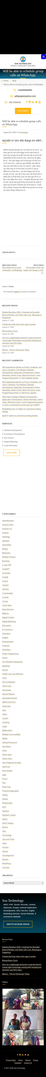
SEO (4, 807)
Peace (4, 779)
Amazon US (7, 529)
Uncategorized (8, 855)
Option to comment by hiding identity (23, 416)
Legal (4, 726)
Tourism (5, 847)
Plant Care (6, 787)
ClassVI (5, 585)
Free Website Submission (12, 662)
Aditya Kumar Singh (17, 924)
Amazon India (7, 525)
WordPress (6, 863)
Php (3, 783)
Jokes (4, 714)
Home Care (6, 686)
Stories (5, 827)
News (4, 751)
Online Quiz (7, 755)
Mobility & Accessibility (11, 734)
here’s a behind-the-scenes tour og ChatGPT (22, 405)
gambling (6, 666)
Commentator (7, 593)
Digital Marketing (9, 621)
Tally (4, 831)
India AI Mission (8, 694)
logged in (17, 292)
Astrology (6, 537)
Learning (5, 722)
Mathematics (7, 730)
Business (6, 561)
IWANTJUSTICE (9, 702)
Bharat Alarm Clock (10, 331)
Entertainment (7, 642)
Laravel (5, 718)
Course (5, 601)
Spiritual (5, 811)
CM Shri (5, 589)
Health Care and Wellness (12, 674)
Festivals (5, 646)
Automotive (6, 545)
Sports (4, 819)
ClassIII (5, 577)
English (5, 638)
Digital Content (8, 617)
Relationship (7, 803)
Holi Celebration (8, 682)
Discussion (6, 626)
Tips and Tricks (8, 839)
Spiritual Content (9, 815)
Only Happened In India (11, 763)
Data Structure (8, 609)
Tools (4, 843)
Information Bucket (9, 698)
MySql (4, 738)
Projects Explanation (10, 791)
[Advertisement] (23, 31)
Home (6, 81)
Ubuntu (5, 851)
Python (5, 795)
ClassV (5, 581)
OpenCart (6, 767)
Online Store (7, 759)
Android (5, 533)
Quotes (5, 799)
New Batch (6, 747)
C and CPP (6, 565)
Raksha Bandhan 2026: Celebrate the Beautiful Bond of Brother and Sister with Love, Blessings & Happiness (22, 315)
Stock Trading (7, 823)
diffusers (5, 613)
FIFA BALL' (6, 650)
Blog (14, 81)
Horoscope (6, 690)
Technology (23, 132)
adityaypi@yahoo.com (25, 96)
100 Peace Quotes (29, 393)
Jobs (4, 710)
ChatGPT (6, 569)
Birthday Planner (9, 557)
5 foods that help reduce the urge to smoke (19, 324)
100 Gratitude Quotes (30, 378)
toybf (4, 416)
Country (5, 597)
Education (6, 634)
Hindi (4, 678)
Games (5, 670)
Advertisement (8, 521)
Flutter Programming (10, 654)
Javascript (6, 706)
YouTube (5, 868)
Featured (23, 111)
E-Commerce (7, 630)
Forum (4, 658)
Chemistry (6, 573)
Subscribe (11, 453)
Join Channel (15, 102)
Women (5, 859)
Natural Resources (9, 742)
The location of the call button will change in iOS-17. (33, 270)
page (4, 775)
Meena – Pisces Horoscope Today (15, 350)
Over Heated (7, 771)
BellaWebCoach (8, 409)
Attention (5, 541)
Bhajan (5, 549)
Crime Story (7, 605)
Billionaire (6, 553)
